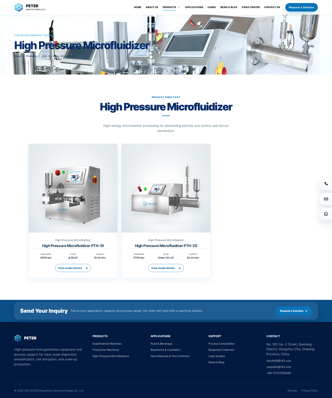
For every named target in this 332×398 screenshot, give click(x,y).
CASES (212, 7)
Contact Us (272, 7)
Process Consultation (221, 343)
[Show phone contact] (326, 184)
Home (137, 7)
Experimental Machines (107, 343)
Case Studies (216, 356)
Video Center (251, 7)
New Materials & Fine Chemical (170, 356)
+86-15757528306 (278, 373)
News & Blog (228, 7)
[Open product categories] (179, 7)
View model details (73, 268)
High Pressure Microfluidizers (111, 356)
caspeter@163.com (278, 366)
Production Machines (106, 349)
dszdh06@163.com (278, 360)
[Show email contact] (326, 199)
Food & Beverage (161, 343)
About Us (152, 7)
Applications (194, 7)
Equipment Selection (221, 349)
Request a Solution (301, 7)
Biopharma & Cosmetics (165, 349)
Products (169, 7)
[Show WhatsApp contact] (326, 214)
